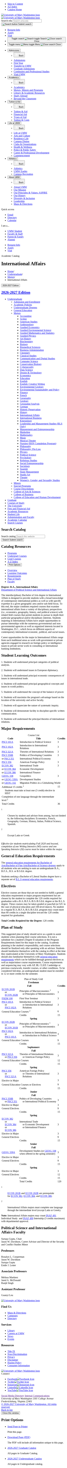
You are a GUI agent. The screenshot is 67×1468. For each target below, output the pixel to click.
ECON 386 (10, 772)
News (10, 1336)
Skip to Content (15, 4)
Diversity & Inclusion (24, 198)
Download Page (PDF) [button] (18, 1437)
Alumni (11, 239)
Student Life (13, 514)
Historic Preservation (30, 409)
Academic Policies (23, 304)
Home (10, 271)
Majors (10, 277)
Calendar (11, 220)
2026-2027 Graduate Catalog (21, 1448)
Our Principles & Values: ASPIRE (30, 192)
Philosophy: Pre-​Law (30, 449)
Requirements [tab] (14, 576)
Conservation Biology (31, 364)
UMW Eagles (20, 171)
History (23, 412)
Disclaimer (12, 1359)
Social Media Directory (12, 1395)
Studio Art (25, 474)
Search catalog (8, 536)
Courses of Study (15, 503)
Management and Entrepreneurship (37, 429)
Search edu (6, 20)
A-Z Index (12, 561)
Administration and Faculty (20, 517)
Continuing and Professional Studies (31, 71)
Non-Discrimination (17, 1354)
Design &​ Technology (31, 372)
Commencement (22, 155)
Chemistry (25, 353)
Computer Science (29, 361)
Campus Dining (21, 141)
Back (21, 55)
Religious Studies (28, 460)
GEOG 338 (7, 776)
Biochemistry (26, 341)
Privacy (11, 1357)
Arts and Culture (22, 135)
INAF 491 (51, 1215)
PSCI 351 (9, 758)
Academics (14, 77)
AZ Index (12, 6)
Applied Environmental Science (35, 330)
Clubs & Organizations (25, 144)
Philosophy (25, 446)
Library (11, 1330)
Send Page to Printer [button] (17, 1426)
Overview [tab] (12, 570)
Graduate (12, 500)
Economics (25, 375)
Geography (25, 398)
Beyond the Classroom (25, 98)
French (23, 395)
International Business (31, 418)
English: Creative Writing (32, 384)
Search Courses (15, 522)
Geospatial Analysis (29, 403)
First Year (18, 63)
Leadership (19, 201)
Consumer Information (18, 1365)
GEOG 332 (10, 783)
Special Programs (22, 486)
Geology (24, 401)
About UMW (14, 177)
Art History (25, 338)
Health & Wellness (23, 147)
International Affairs (30, 415)
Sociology (25, 466)
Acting (23, 319)
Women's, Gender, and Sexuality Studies (40, 480)
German (24, 406)
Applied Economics (29, 327)
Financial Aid (20, 114)
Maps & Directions (23, 204)
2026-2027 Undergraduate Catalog (24, 1458)
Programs (12, 553)
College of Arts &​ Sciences (27, 491)
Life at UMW (14, 123)
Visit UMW (19, 74)
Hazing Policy (14, 1362)
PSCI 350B (7, 755)
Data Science (26, 369)
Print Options (15, 565)
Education (25, 378)
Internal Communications (37, 1395)
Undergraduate (14, 274)
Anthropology (27, 324)
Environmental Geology (32, 386)
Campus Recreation (23, 174)
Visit (9, 35)
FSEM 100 (7, 998)
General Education (23, 310)
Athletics (13, 158)
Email (10, 214)
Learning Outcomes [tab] (17, 573)
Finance (24, 392)
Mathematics (26, 435)
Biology (24, 344)
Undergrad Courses (17, 556)
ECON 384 (10, 769)
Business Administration (32, 350)
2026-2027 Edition (15, 292)
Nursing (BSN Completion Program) (38, 443)
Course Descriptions (24, 488)
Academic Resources (17, 511)
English (23, 381)
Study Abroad (20, 95)
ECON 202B (11, 995)
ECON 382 (7, 765)
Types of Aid (20, 117)
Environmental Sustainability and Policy (39, 389)
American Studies (28, 321)
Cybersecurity (27, 367)
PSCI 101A (7, 742)
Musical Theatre (28, 440)
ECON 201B (8, 989)
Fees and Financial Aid (18, 508)
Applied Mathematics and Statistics (37, 333)
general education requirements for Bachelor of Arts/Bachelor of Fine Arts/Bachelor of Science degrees (28, 864)
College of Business (23, 494)
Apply (10, 32)
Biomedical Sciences (30, 347)
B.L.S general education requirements (34, 879)
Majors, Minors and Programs (28, 90)
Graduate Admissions (24, 68)
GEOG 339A (11, 779)
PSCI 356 (6, 762)
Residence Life (21, 138)
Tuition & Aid (14, 102)
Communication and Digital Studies (37, 358)
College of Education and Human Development (37, 497)
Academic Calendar (17, 520)
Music (23, 437)
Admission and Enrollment (27, 302)
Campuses (12, 1315)
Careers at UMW (15, 1333)
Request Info (13, 29)
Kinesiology (26, 420)
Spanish (24, 469)
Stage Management (29, 471)
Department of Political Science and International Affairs (29, 589)
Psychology (25, 457)
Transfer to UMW (22, 66)
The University (14, 505)
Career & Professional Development (31, 152)
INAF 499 (28, 1218)
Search (12, 540)
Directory (12, 217)
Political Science (28, 454)
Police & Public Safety (25, 150)
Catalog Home (14, 9)
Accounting (25, 316)
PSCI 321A (7, 751)
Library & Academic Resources (29, 93)
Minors (17, 483)
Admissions (14, 50)
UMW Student (14, 231)
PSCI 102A (7, 746)
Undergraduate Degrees (25, 307)
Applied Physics (28, 336)
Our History (20, 195)
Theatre (23, 477)
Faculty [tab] (11, 581)
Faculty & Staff (15, 234)
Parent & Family (15, 236)
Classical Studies (28, 355)
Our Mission (20, 189)
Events (10, 1339)
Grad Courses (14, 558)
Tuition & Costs (21, 120)
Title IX (11, 1351)
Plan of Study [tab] (14, 578)
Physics (23, 452)
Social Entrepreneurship (31, 463)
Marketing (25, 432)
